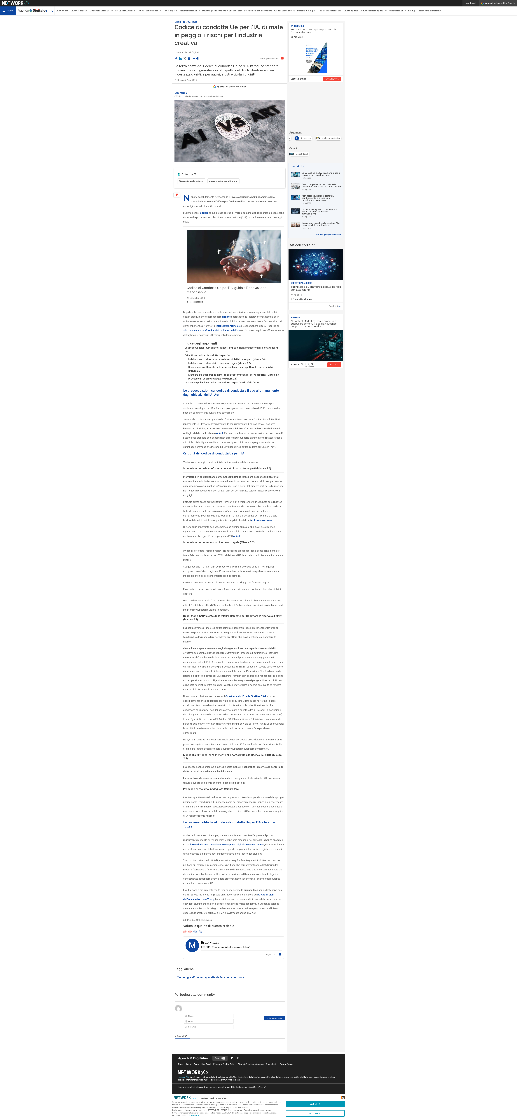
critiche (226, 316)
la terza (204, 212)
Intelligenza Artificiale (125, 11)
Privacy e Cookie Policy (224, 1064)
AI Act (219, 433)
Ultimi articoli (62, 11)
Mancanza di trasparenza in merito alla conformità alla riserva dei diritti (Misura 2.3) (234, 374)
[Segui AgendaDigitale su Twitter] (237, 1058)
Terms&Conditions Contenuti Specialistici (257, 1064)
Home (177, 52)
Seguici (218, 1058)
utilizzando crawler (262, 520)
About (180, 1064)
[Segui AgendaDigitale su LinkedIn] (231, 1058)
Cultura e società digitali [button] (371, 11)
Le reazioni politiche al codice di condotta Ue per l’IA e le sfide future (222, 382)
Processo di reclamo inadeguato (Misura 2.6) (212, 378)
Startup (411, 11)
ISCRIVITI (334, 364)
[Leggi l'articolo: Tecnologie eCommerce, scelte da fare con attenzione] (316, 279)
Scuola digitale (351, 11)
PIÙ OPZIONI (315, 1113)
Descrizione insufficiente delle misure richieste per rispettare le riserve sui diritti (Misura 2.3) (231, 369)
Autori (188, 1064)
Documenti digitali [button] (188, 11)
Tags (196, 1064)
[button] (8, 10)
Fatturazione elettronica (330, 11)
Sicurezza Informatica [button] (147, 11)
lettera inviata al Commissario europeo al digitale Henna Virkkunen (227, 844)
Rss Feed (206, 1064)
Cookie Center (286, 1064)
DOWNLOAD (332, 79)
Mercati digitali (191, 52)
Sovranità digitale (79, 11)
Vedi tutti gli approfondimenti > (328, 235)
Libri (240, 11)
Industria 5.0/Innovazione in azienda (219, 11)
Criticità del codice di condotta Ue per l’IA (207, 355)
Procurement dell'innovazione (258, 11)
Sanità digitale (170, 11)
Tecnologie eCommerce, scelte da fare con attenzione (210, 977)
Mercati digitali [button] (396, 11)
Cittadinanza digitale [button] (99, 11)
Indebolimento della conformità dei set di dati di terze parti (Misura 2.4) (227, 359)
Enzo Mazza (180, 93)
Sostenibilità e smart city (429, 11)
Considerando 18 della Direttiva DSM (245, 696)
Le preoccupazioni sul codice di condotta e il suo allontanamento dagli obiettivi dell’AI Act (231, 349)
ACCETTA (315, 1104)
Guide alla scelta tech (284, 11)
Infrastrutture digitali (307, 11)
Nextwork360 (183, 1077)
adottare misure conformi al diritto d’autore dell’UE (211, 330)
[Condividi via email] (189, 59)
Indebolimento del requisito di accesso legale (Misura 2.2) (219, 363)
